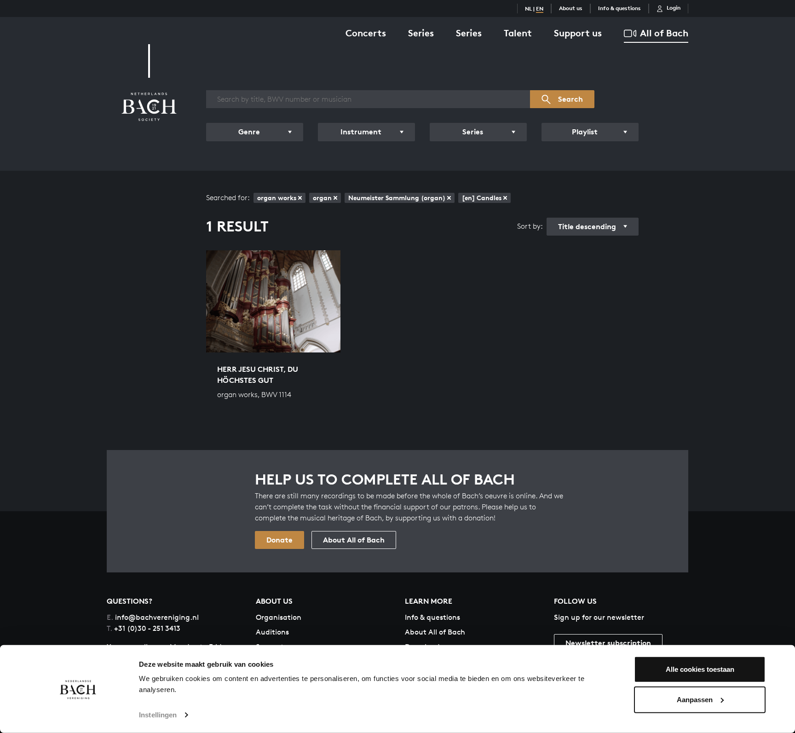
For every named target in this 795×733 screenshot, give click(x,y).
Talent (518, 33)
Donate (279, 539)
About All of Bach (354, 539)
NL (528, 8)
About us (570, 8)
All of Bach (664, 33)
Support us (578, 33)
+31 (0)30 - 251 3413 (143, 628)
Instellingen (158, 715)
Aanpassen (695, 699)
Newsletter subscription (608, 642)
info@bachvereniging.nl (153, 617)
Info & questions (619, 8)
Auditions (272, 632)
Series (421, 33)
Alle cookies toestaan (700, 669)
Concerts (366, 33)
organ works (276, 198)
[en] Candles (481, 198)
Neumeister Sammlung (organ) (396, 198)
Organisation (278, 617)
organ (322, 198)
